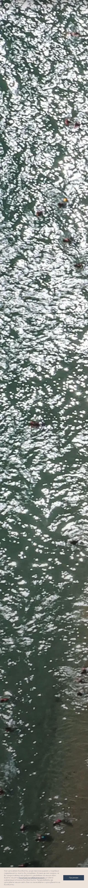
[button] (82, 5)
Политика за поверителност (31, 878)
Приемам (73, 878)
